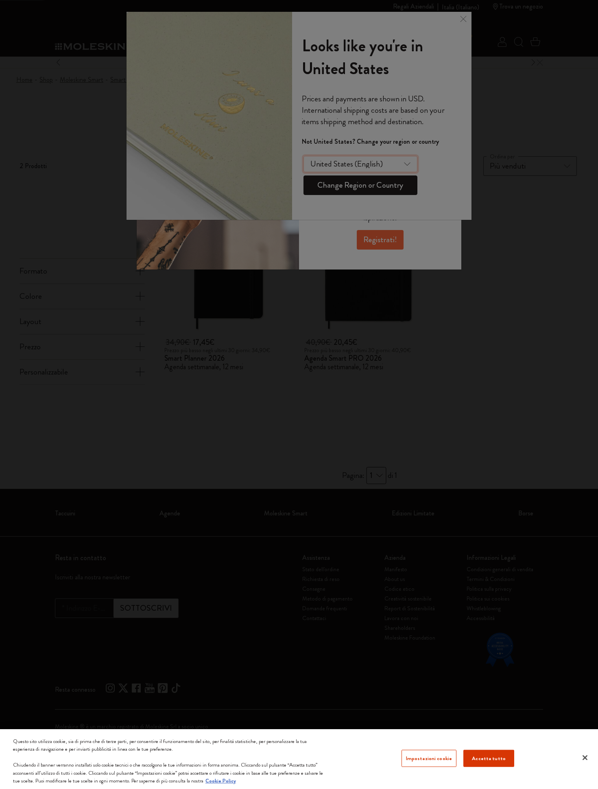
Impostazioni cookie (429, 758)
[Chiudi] (585, 758)
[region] (299, 759)
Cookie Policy (220, 781)
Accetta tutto (489, 758)
